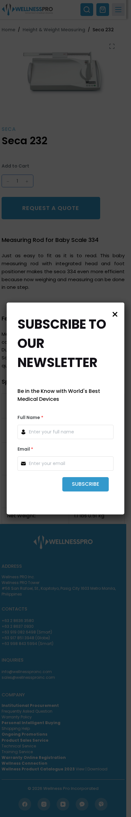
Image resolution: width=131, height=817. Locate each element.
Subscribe (85, 484)
